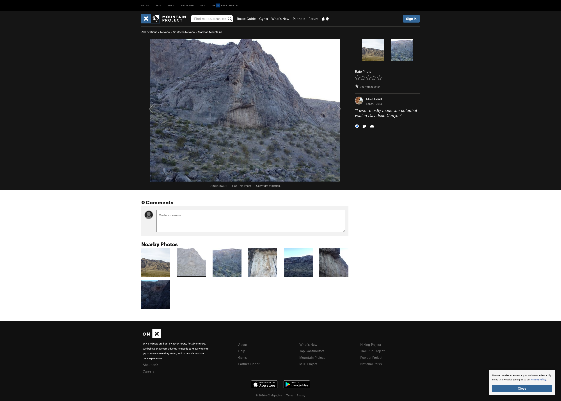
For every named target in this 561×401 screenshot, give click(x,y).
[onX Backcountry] (225, 6)
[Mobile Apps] (325, 19)
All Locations (149, 32)
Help (241, 351)
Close (522, 388)
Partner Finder (248, 364)
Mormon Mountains (210, 32)
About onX (150, 365)
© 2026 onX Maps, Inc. (269, 395)
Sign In (411, 19)
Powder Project (371, 357)
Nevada (165, 32)
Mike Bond (374, 99)
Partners (299, 19)
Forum (313, 19)
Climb (145, 5)
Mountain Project (312, 357)
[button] (357, 125)
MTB (159, 5)
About (242, 344)
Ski (203, 5)
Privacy (301, 395)
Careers (148, 371)
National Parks (371, 364)
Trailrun (187, 5)
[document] (522, 382)
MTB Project (308, 364)
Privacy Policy (538, 379)
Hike (171, 5)
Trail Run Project (372, 351)
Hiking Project (370, 344)
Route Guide (246, 19)
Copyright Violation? (268, 185)
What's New (280, 19)
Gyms (263, 19)
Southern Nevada (184, 32)
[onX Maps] (152, 337)
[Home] (165, 18)
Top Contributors (311, 351)
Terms (289, 395)
